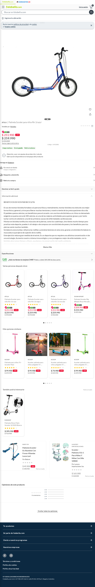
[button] (47, 12)
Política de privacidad (11, 569)
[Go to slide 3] (47, 322)
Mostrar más (47, 247)
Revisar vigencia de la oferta (10, 143)
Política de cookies (10, 565)
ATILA (4, 122)
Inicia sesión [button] (83, 7)
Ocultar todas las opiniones (47, 511)
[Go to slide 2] (45, 322)
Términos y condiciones (11, 561)
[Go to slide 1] (43, 322)
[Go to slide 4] (49, 322)
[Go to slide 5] (51, 322)
